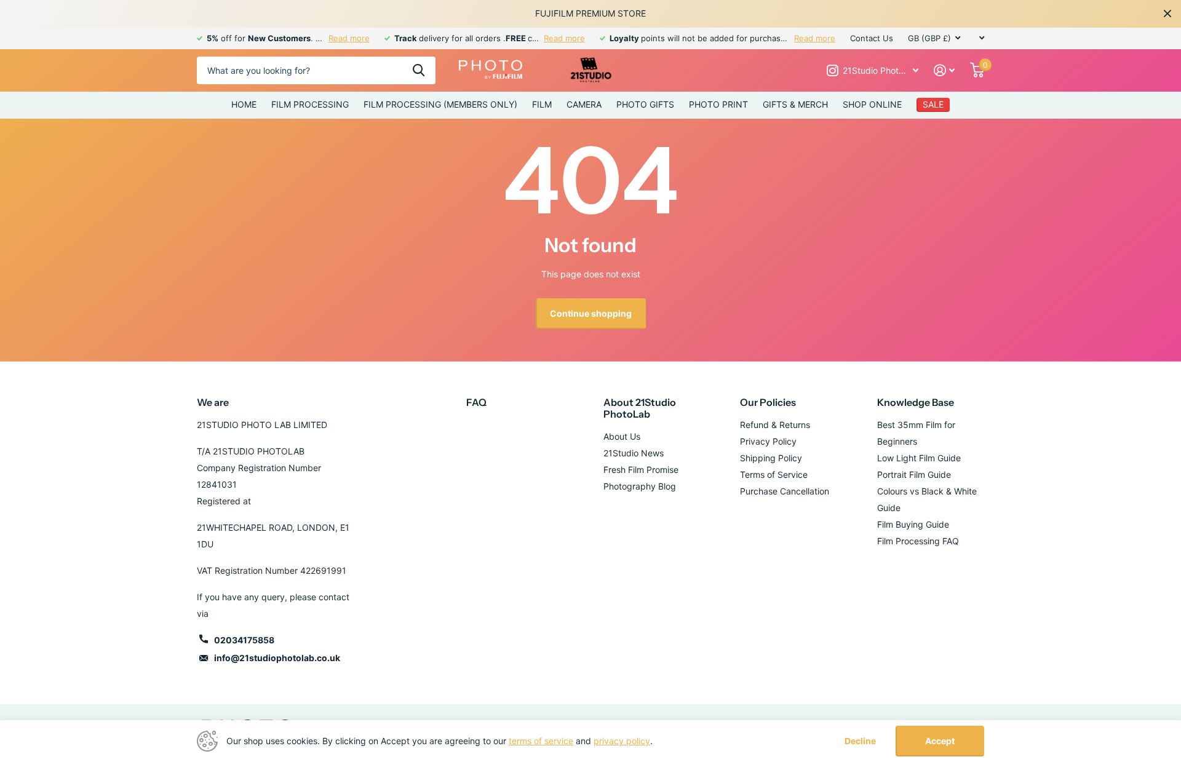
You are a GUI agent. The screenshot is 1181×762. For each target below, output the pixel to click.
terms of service (541, 741)
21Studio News (633, 453)
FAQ (476, 402)
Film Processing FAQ (918, 541)
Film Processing (310, 104)
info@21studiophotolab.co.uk (277, 658)
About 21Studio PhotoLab (639, 408)
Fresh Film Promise (640, 469)
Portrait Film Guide (914, 474)
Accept (940, 741)
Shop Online (872, 104)
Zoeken (418, 70)
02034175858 (244, 640)
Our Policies (768, 402)
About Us (621, 436)
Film (542, 104)
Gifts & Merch (795, 104)
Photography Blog (639, 486)
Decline (860, 741)
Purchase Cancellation (784, 491)
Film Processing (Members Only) (440, 104)
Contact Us (871, 38)
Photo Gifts (645, 104)
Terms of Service (774, 474)
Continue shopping (591, 313)
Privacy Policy (768, 441)
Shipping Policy (771, 458)
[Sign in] (944, 70)
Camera (584, 104)
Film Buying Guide (913, 524)
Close (1167, 13)
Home (243, 104)
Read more (349, 38)
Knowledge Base (915, 402)
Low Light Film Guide (919, 458)
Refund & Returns (775, 424)
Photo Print (718, 104)
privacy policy (622, 741)
